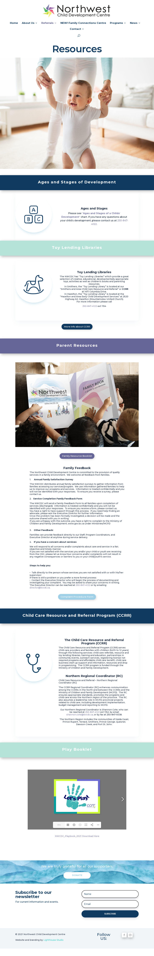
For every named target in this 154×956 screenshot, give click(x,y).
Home (14, 23)
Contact (75, 29)
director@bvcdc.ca (40, 587)
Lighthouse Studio (53, 940)
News (133, 23)
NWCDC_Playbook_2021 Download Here (77, 836)
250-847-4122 (89, 306)
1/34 (59, 825)
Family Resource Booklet (77, 455)
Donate (77, 875)
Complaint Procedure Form (77, 596)
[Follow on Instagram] (130, 935)
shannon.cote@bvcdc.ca (79, 714)
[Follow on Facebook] (124, 935)
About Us (28, 23)
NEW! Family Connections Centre (83, 23)
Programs (116, 23)
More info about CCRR (77, 326)
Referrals (47, 23)
